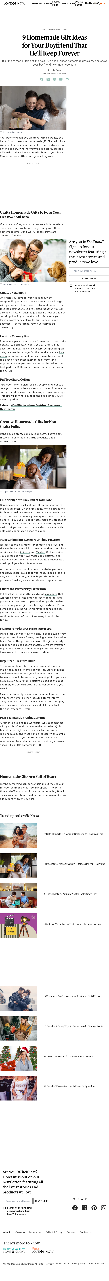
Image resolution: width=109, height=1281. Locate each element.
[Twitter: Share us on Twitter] (48, 79)
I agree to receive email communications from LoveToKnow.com (84, 288)
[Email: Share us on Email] (61, 79)
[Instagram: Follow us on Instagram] (103, 1207)
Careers (71, 1232)
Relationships (54, 29)
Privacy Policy (78, 1263)
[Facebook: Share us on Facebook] (42, 79)
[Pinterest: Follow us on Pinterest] (94, 1207)
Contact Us (86, 1232)
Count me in (89, 278)
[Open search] (98, 3)
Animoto (25, 552)
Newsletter (35, 1232)
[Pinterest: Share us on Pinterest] (54, 79)
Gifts (65, 29)
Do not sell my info (61, 1263)
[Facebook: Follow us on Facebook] (75, 1207)
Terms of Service (96, 1263)
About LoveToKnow (14, 1232)
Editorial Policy (54, 1232)
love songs (51, 594)
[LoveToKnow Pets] (43, 1249)
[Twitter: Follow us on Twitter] (84, 1207)
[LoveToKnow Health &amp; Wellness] (14, 1249)
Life (44, 29)
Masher (40, 552)
